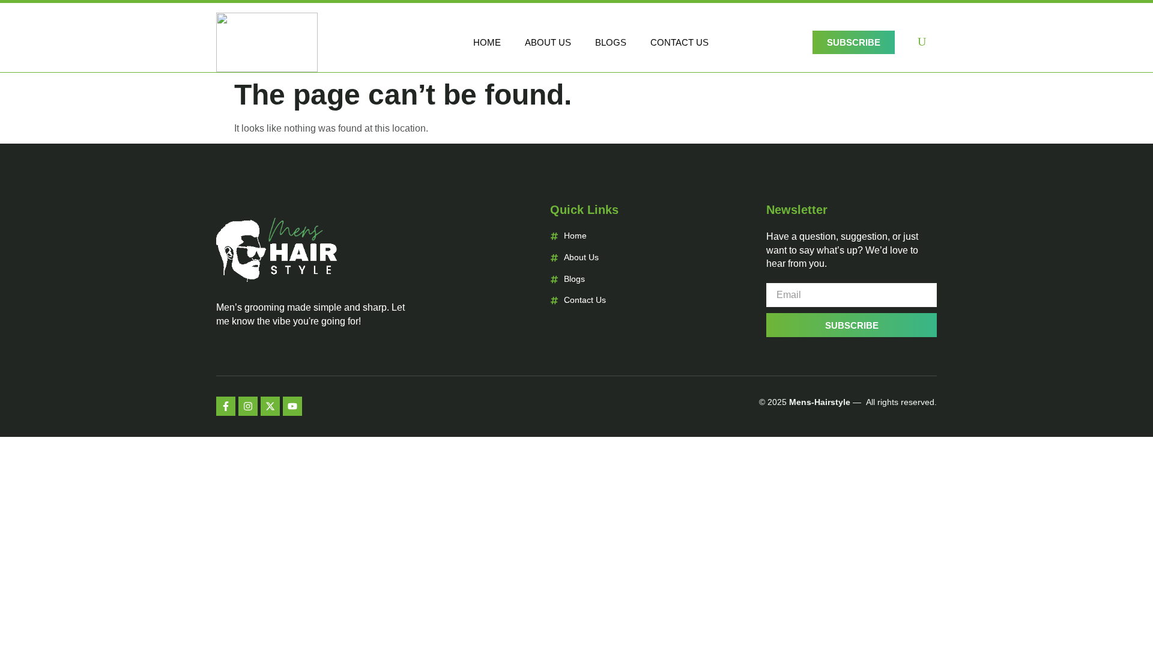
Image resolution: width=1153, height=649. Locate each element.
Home (487, 42)
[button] (922, 43)
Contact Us (679, 42)
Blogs (610, 42)
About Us (548, 42)
